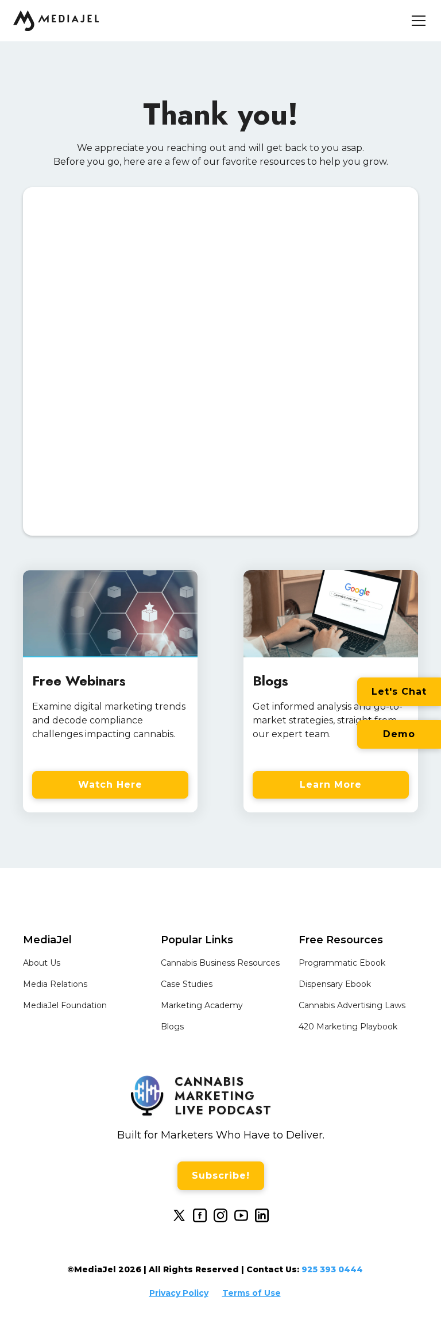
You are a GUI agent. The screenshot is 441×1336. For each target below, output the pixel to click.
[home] (56, 20)
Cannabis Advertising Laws (352, 1005)
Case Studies (186, 984)
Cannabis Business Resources (220, 963)
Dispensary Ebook (335, 984)
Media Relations (55, 984)
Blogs (172, 1026)
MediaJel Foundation (65, 1005)
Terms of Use (251, 1293)
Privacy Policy (178, 1293)
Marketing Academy (202, 1005)
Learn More (331, 784)
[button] (416, 20)
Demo (399, 734)
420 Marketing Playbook (348, 1026)
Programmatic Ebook (342, 963)
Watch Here (110, 784)
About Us (41, 963)
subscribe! (221, 1175)
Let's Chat (399, 691)
